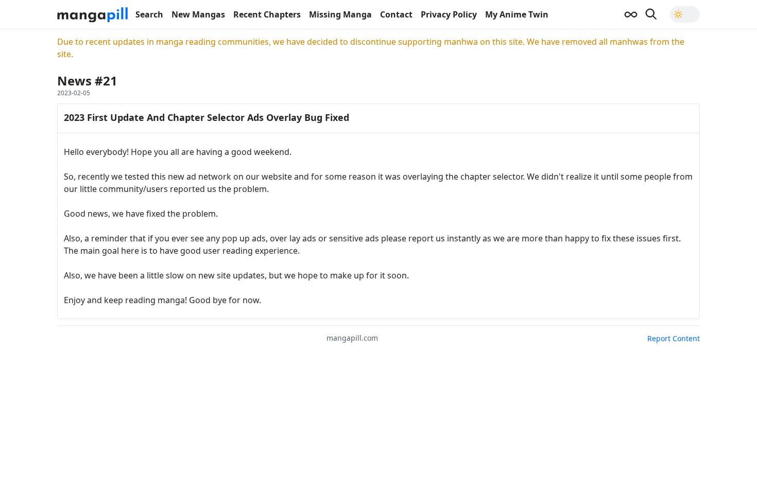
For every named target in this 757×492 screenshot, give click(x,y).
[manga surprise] (631, 14)
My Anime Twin (516, 14)
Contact (396, 14)
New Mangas (198, 14)
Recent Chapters (267, 14)
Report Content (673, 338)
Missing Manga (340, 14)
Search (149, 14)
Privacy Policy (449, 14)
